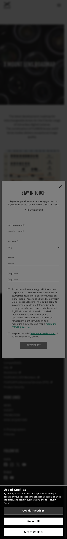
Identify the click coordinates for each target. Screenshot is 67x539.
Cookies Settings (33, 510)
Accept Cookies (33, 532)
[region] (33, 512)
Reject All (33, 521)
